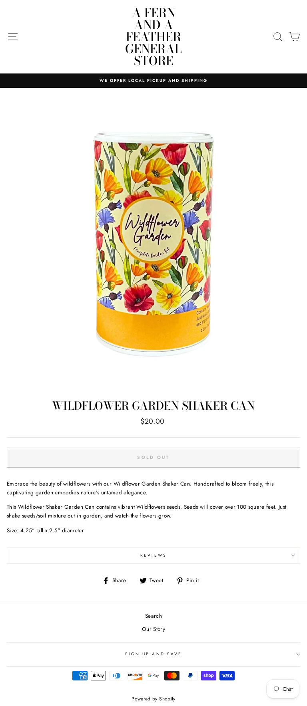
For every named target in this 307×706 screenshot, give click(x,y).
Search (153, 616)
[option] (153, 80)
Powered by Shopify (153, 698)
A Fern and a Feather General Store (153, 37)
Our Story (153, 629)
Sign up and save (153, 654)
